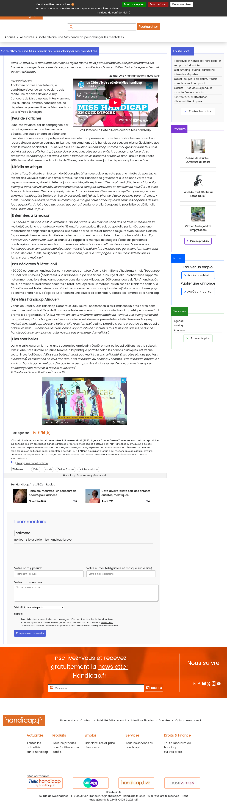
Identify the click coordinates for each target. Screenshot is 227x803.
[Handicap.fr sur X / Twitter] (209, 683)
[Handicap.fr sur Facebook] (199, 683)
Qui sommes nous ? (188, 720)
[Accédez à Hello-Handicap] (45, 783)
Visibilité (19, 607)
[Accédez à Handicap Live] (136, 783)
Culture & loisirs (65, 469)
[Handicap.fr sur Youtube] (219, 683)
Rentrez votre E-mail (33, 688)
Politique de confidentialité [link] (113, 12)
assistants (107, 622)
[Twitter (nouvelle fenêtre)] (48, 434)
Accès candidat (198, 275)
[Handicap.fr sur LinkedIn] (194, 683)
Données (164, 720)
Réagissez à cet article (32, 463)
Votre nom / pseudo (28, 568)
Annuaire (179, 330)
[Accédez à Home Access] (182, 783)
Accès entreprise (199, 292)
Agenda (179, 321)
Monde (48, 469)
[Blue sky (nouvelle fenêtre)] (43, 434)
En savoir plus (200, 338)
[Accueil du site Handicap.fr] (24, 721)
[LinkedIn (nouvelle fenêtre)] (34, 434)
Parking (178, 325)
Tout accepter (134, 4)
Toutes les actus (200, 111)
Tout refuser (158, 4)
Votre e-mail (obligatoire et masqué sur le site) (119, 568)
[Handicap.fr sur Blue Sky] (204, 683)
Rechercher (148, 26)
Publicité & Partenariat (111, 720)
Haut (185, 796)
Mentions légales (142, 720)
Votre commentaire (28, 582)
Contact (86, 720)
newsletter (113, 667)
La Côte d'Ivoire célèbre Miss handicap (124, 130)
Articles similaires (88, 469)
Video (36, 469)
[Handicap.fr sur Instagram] (214, 683)
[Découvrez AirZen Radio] (91, 783)
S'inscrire (154, 687)
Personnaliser (181, 4)
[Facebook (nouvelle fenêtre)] (39, 434)
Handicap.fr (130, 796)
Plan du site (68, 720)
